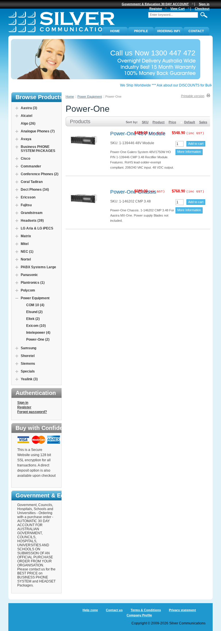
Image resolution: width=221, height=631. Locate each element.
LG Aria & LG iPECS (37, 228)
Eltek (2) (33, 319)
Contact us (114, 610)
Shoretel (28, 356)
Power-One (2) (37, 339)
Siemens (28, 364)
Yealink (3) (29, 379)
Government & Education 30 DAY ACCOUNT (155, 4)
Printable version (192, 96)
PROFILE (141, 31)
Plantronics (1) (33, 283)
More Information (189, 151)
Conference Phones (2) (39, 174)
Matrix (26, 236)
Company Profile (139, 615)
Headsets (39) (32, 221)
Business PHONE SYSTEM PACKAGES (38, 149)
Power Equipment (89, 96)
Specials (28, 371)
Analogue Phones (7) (38, 131)
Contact (196, 31)
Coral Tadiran (32, 182)
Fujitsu (26, 205)
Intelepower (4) (38, 333)
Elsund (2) (34, 312)
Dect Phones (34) (35, 190)
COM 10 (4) (35, 305)
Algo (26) (28, 123)
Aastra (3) (29, 108)
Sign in (22, 403)
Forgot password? (32, 412)
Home (70, 96)
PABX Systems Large (38, 267)
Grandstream (32, 213)
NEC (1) (27, 252)
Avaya (26, 139)
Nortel (26, 259)
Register (24, 407)
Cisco (25, 159)
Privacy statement (182, 610)
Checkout (202, 8)
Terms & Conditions (146, 610)
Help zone (90, 610)
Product (159, 122)
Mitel (24, 244)
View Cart (177, 8)
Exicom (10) (36, 326)
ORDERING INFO (169, 31)
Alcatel (26, 116)
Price (172, 122)
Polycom (28, 290)
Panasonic (29, 275)
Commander (31, 166)
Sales (203, 122)
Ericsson (28, 197)
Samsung (28, 348)
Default (189, 122)
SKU (145, 122)
